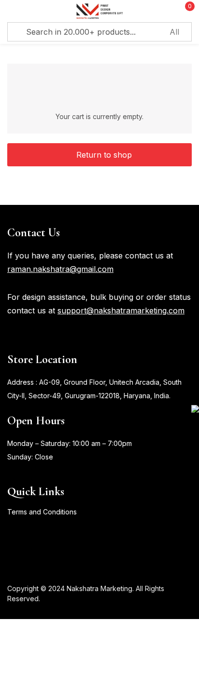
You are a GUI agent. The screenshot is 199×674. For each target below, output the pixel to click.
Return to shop (103, 155)
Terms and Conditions (42, 512)
